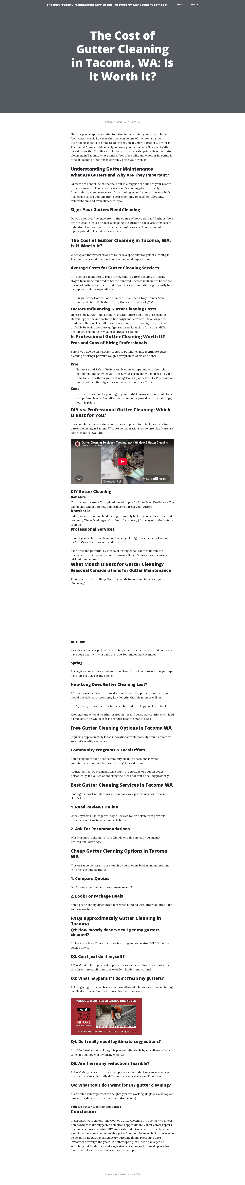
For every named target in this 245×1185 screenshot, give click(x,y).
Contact (193, 4)
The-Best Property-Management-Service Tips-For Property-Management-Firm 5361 (107, 5)
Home (180, 4)
